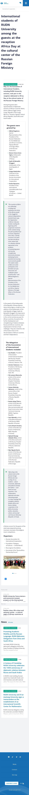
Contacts (14, 769)
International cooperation (8, 9)
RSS (21, 783)
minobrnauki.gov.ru (14, 790)
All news (10, 622)
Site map (14, 775)
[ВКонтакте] (6, 579)
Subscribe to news (11, 783)
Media (14, 764)
